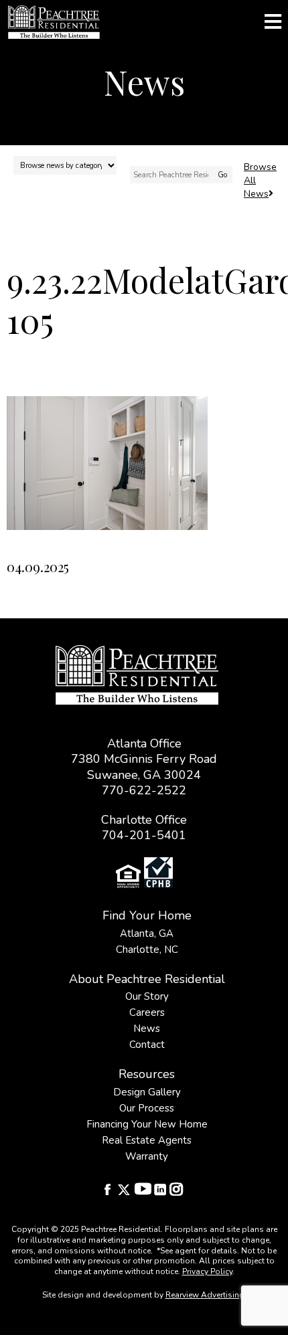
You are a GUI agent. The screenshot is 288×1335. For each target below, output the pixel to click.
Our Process (146, 1108)
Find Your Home (147, 915)
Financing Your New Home (147, 1124)
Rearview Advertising (204, 1294)
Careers (147, 1012)
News (146, 1028)
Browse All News (260, 180)
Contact (147, 1044)
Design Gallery (147, 1092)
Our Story (147, 996)
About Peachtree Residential (147, 979)
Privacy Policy (207, 1271)
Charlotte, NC (147, 949)
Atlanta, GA (146, 933)
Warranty (146, 1156)
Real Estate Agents (147, 1140)
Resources (147, 1074)
